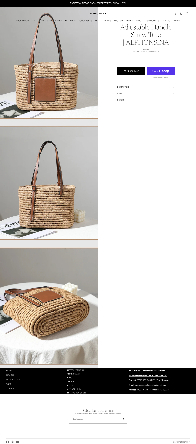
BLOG (69, 378)
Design (120, 100)
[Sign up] (123, 419)
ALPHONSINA (184, 442)
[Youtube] (17, 442)
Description (123, 87)
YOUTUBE (71, 381)
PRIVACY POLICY (13, 379)
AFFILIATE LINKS (73, 389)
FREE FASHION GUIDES (76, 393)
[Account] (181, 13)
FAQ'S (8, 384)
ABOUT (9, 370)
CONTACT (10, 388)
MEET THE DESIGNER (76, 370)
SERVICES (10, 375)
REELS (69, 385)
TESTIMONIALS (73, 374)
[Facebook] (7, 442)
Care (119, 93)
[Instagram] (12, 442)
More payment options (160, 77)
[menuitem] (177, 20)
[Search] (175, 13)
